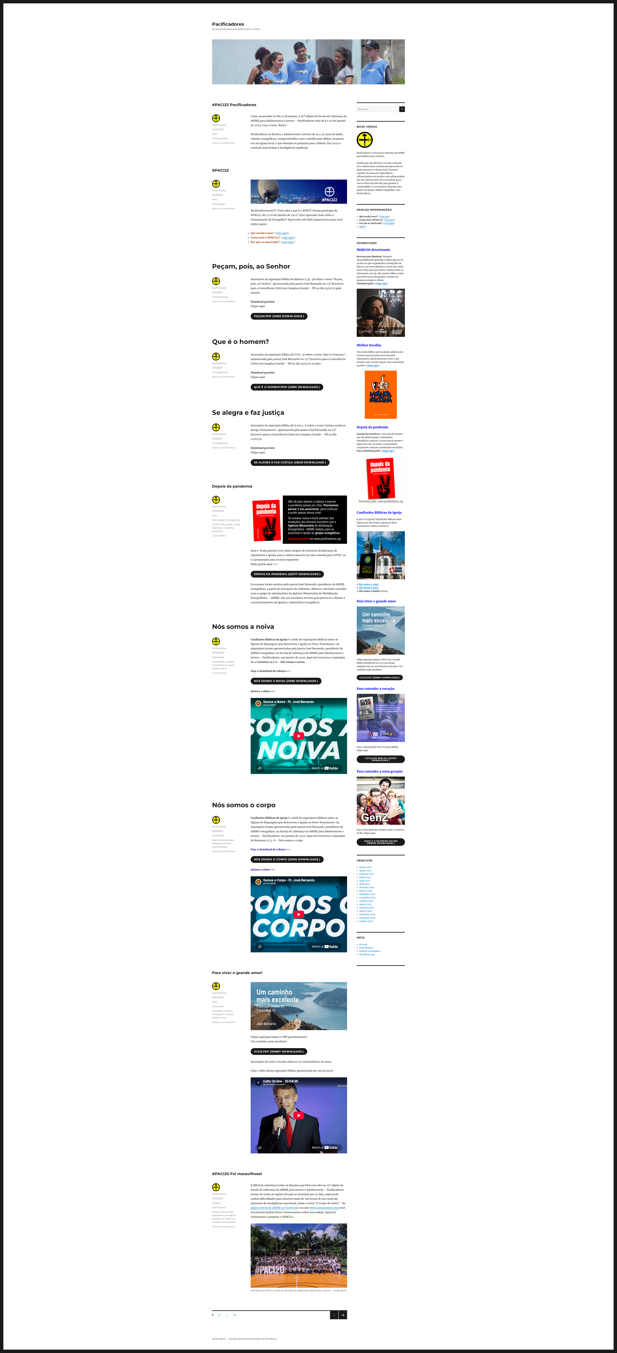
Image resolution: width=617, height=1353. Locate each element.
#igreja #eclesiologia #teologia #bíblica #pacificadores (223, 843)
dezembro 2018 (367, 914)
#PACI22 (220, 170)
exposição (217, 1011)
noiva (224, 668)
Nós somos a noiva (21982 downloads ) (286, 681)
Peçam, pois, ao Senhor (251, 266)
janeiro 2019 (365, 911)
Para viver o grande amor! (237, 973)
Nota (214, 134)
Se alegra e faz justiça (248, 412)
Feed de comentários (369, 951)
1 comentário (219, 535)
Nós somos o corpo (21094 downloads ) (287, 859)
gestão (229, 524)
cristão (229, 1212)
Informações (218, 204)
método (229, 1014)
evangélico (230, 1215)
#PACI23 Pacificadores (234, 105)
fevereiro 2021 (366, 874)
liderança (217, 527)
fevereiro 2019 (366, 907)
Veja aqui (384, 216)
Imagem (216, 1203)
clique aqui (381, 283)
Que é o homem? (240, 342)
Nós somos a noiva (243, 626)
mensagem (218, 1014)
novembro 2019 (367, 897)
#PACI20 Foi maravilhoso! (237, 1174)
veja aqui (281, 233)
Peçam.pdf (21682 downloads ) (279, 316)
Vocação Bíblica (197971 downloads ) (381, 759)
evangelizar (218, 1218)
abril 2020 (364, 884)
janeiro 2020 (365, 891)
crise (222, 524)
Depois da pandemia (232, 486)
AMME (215, 1212)
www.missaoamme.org (324, 1207)
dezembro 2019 (367, 894)
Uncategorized (220, 138)
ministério (228, 527)
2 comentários (219, 673)
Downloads (218, 520)
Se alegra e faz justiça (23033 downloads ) (290, 462)
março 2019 (365, 904)
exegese (230, 661)
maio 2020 (364, 880)
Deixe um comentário (223, 143)
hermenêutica (219, 665)
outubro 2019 (366, 901)
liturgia (216, 668)
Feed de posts (366, 947)
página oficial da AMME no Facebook (274, 1207)
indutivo (228, 1011)
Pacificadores (228, 24)
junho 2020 (365, 877)
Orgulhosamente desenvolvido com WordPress (253, 1339)
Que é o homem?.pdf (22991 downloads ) (287, 387)
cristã (222, 1212)
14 (236, 1315)
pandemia (217, 531)
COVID (215, 524)
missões (216, 1222)
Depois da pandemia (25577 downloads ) (287, 574)
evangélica (218, 1215)
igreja (237, 524)
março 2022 (365, 867)
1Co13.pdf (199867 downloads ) (279, 1051)
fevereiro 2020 (366, 887)
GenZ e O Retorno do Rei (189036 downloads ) (381, 842)
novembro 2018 (367, 918)
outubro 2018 (366, 921)
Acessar (363, 944)
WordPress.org (367, 954)
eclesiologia (218, 661)
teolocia (216, 1017)
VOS (223, 1017)
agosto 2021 (365, 870)
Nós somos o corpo (244, 805)
